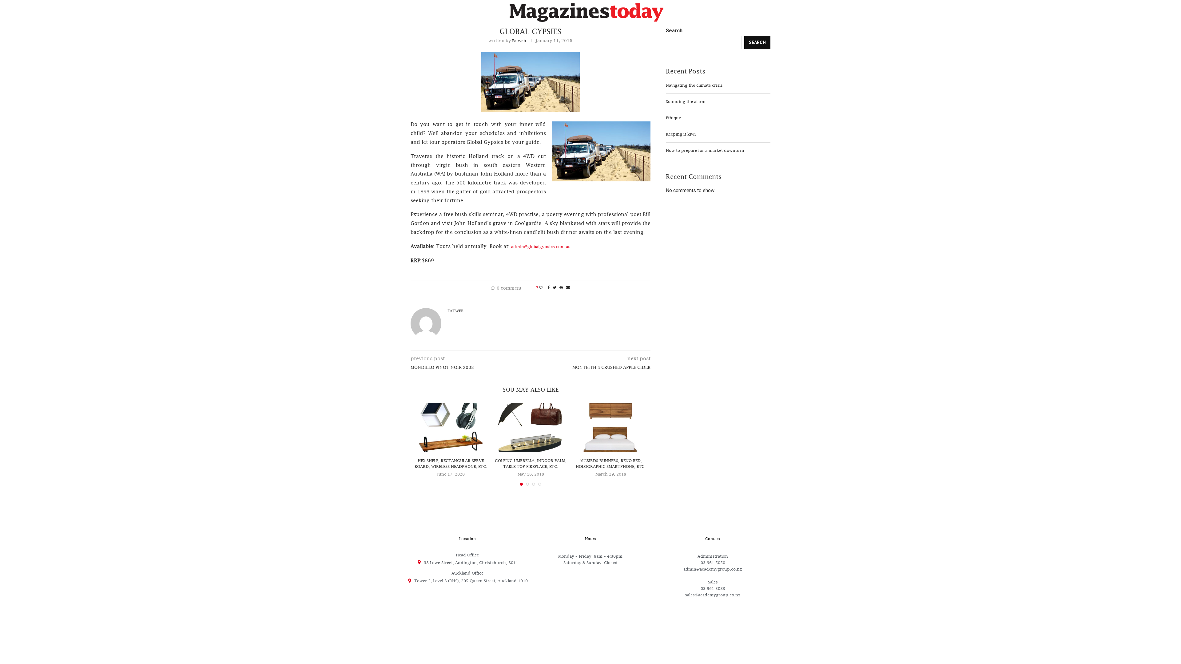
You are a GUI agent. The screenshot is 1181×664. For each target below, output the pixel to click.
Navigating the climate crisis (694, 85)
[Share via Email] (568, 287)
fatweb (519, 40)
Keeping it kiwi (681, 134)
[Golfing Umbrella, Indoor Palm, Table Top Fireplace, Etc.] (531, 427)
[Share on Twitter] (554, 287)
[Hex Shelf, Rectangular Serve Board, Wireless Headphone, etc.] (451, 427)
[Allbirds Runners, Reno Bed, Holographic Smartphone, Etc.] (611, 427)
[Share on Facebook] (548, 287)
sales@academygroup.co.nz (713, 594)
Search (674, 30)
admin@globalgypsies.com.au (541, 246)
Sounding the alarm (686, 101)
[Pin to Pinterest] (561, 287)
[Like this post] (541, 287)
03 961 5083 (713, 588)
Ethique (673, 117)
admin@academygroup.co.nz (712, 569)
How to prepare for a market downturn (705, 150)
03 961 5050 (713, 562)
